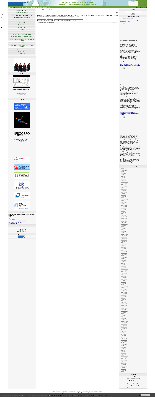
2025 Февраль (124, 345)
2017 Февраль (124, 206)
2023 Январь (124, 309)
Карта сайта (11, 7)
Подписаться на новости (31, 7)
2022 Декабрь (124, 308)
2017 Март (123, 208)
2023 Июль (123, 318)
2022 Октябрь (124, 305)
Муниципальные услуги (44, 7)
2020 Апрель (124, 261)
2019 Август (124, 250)
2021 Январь (124, 274)
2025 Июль (123, 353)
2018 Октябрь (124, 235)
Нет (11, 218)
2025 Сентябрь (124, 356)
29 (127, 387)
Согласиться (146, 395)
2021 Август (124, 285)
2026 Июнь (123, 369)
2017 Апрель (124, 209)
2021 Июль (123, 283)
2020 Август (124, 267)
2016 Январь (124, 187)
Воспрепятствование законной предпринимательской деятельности (21, 89)
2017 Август (124, 215)
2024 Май (123, 332)
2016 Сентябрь (124, 199)
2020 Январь (124, 257)
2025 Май (123, 350)
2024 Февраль (124, 328)
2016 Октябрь (124, 200)
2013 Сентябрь (124, 169)
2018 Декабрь (124, 238)
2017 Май (123, 211)
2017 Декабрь (124, 221)
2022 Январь (124, 292)
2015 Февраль (124, 171)
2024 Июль (123, 335)
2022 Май (123, 298)
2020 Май (123, 263)
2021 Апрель (124, 279)
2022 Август (124, 302)
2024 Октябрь (124, 340)
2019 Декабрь (124, 256)
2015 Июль (123, 179)
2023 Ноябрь (124, 324)
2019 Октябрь (124, 253)
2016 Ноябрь (124, 202)
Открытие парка (22, 71)
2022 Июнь (123, 299)
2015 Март (123, 173)
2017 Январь (124, 205)
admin (48, 22)
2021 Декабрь (124, 290)
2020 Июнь (123, 264)
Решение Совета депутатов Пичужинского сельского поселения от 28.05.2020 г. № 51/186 (60, 19)
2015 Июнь (123, 177)
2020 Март (123, 260)
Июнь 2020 (133, 377)
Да (11, 216)
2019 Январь (124, 240)
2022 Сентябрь (124, 303)
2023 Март (123, 312)
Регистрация (18, 7)
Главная (38, 9)
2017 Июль (123, 213)
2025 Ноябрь (124, 358)
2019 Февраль (124, 241)
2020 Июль (123, 266)
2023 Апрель (124, 314)
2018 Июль (123, 231)
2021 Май (123, 280)
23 (129, 385)
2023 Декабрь (124, 325)
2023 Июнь (123, 316)
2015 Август (124, 180)
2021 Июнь (123, 282)
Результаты (11, 222)
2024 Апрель (124, 331)
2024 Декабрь (124, 343)
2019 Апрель (124, 244)
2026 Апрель (124, 366)
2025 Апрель (124, 348)
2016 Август (124, 198)
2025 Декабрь (124, 360)
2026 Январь (124, 361)
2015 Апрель (124, 174)
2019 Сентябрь (124, 251)
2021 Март (123, 277)
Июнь (46, 9)
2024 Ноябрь (124, 341)
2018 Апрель (124, 227)
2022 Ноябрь (124, 306)
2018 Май (123, 228)
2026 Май (123, 367)
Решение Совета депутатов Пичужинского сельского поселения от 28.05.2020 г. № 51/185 (59, 15)
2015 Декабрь (124, 186)
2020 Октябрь (124, 270)
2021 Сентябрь (124, 286)
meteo (133, 4)
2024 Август (124, 337)
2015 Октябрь (124, 183)
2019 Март (123, 242)
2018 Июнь (123, 229)
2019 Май (123, 245)
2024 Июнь (123, 334)
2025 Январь (124, 344)
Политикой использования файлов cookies (92, 395)
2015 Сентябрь (124, 182)
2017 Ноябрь (124, 219)
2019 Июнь (123, 247)
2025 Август (124, 354)
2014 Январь (124, 170)
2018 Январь (124, 222)
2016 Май (123, 193)
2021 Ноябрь (124, 289)
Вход (23, 7)
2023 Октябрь (124, 322)
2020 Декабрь (124, 273)
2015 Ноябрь (124, 184)
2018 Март (123, 225)
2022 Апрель (124, 296)
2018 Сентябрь (124, 234)
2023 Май (123, 315)
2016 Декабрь (124, 203)
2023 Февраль (124, 311)
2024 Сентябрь (124, 338)
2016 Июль (123, 196)
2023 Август (124, 319)
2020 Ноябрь (124, 271)
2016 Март (123, 190)
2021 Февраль (124, 276)
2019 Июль (123, 248)
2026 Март (123, 364)
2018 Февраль (124, 224)
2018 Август (124, 232)
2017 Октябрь (124, 218)
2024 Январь (124, 327)
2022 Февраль (124, 293)
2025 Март (123, 347)
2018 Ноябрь (124, 237)
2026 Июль (123, 370)
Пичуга (133, 1)
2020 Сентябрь (124, 269)
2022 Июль (123, 300)
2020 (43, 9)
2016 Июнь (123, 195)
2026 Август (124, 372)
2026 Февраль (124, 363)
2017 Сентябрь (124, 216)
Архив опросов (18, 222)
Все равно (12, 219)
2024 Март (123, 329)
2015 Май (123, 176)
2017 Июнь (123, 212)
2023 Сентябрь (124, 321)
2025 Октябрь (124, 357)
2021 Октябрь (124, 287)
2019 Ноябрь (124, 254)
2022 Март (123, 295)
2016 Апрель (124, 192)
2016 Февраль (124, 189)
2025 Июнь (123, 351)
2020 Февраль (124, 258)
